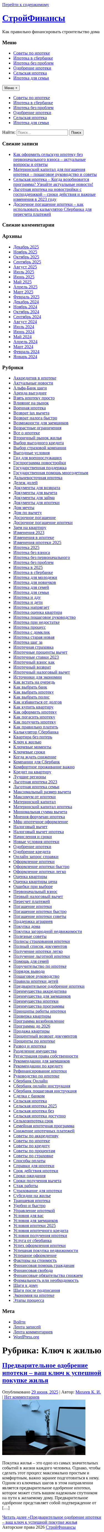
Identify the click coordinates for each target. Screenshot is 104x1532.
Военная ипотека (29, 408)
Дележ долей (25, 482)
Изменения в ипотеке (33, 537)
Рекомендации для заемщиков (41, 1061)
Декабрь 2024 (26, 301)
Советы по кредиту (31, 1145)
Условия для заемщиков (35, 1220)
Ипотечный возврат (32, 667)
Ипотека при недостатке (36, 622)
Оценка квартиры (30, 876)
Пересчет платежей (31, 901)
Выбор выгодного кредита (38, 442)
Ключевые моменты (32, 747)
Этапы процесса (28, 1300)
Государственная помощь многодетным (50, 472)
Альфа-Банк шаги (30, 388)
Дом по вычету (27, 512)
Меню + (10, 88)
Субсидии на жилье (32, 1195)
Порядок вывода (29, 971)
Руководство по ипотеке (36, 1076)
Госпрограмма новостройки (39, 462)
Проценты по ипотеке (34, 1041)
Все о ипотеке (26, 432)
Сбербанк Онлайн (30, 1081)
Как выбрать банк (30, 687)
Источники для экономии (37, 677)
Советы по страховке (33, 1155)
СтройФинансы (33, 18)
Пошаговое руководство (36, 976)
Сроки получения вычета (37, 1180)
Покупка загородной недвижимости (47, 931)
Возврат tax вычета (31, 412)
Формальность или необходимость (45, 1280)
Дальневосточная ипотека (37, 477)
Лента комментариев (33, 1332)
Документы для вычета (35, 492)
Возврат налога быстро (35, 417)
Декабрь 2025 (26, 247)
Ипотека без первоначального (41, 557)
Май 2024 (22, 336)
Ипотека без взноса (31, 552)
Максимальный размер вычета (42, 791)
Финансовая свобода (33, 1270)
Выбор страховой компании (39, 447)
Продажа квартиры (31, 1031)
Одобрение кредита (31, 851)
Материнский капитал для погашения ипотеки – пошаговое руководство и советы (55, 172)
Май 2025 (22, 281)
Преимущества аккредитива (40, 991)
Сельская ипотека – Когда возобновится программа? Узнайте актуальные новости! (53, 182)
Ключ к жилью (27, 742)
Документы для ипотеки (36, 502)
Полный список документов (40, 946)
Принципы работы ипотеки (39, 1011)
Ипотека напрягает (31, 607)
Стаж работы (25, 1185)
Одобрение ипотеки (32, 68)
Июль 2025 (23, 272)
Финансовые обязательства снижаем (48, 1275)
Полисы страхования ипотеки (41, 941)
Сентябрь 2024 (27, 316)
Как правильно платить (35, 727)
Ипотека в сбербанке (33, 58)
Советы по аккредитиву (36, 1135)
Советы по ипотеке (31, 53)
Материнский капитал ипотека (42, 806)
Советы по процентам (34, 1150)
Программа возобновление (38, 1021)
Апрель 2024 (25, 341)
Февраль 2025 (26, 296)
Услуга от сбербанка (32, 1240)
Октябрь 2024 (26, 311)
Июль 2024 (23, 326)
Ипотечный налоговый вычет (41, 672)
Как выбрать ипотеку (33, 692)
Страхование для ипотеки (37, 1190)
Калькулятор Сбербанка (36, 732)
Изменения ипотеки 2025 (37, 542)
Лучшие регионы (29, 776)
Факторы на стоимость (35, 1260)
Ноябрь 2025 (25, 252)
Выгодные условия (31, 452)
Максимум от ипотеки (34, 796)
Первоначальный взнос (35, 891)
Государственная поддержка (40, 467)
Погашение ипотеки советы (39, 916)
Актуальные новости (33, 383)
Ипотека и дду (27, 597)
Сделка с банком (29, 1096)
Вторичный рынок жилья (37, 437)
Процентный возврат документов (45, 1036)
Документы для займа (34, 497)
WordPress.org (26, 1337)
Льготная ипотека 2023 (35, 781)
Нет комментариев (21, 1397)
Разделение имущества (35, 1051)
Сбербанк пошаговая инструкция (45, 1091)
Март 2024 (23, 346)
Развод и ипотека (29, 1046)
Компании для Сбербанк (36, 761)
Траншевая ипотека (31, 1200)
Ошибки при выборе (33, 886)
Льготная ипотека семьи (36, 786)
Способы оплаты (29, 1160)
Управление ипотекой (34, 1210)
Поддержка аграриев (33, 921)
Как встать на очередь (34, 682)
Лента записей (27, 1327)
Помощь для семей (31, 961)
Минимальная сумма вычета (40, 811)
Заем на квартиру (29, 527)
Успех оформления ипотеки (39, 1245)
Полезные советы (30, 936)
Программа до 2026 (31, 1026)
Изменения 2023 (28, 532)
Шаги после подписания (36, 1290)
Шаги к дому (25, 1285)
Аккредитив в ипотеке (34, 378)
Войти (19, 1322)
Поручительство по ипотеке (40, 966)
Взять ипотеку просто (34, 398)
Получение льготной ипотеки (41, 956)
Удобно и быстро (29, 1205)
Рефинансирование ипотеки (40, 1071)
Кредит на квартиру (32, 771)
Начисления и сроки (32, 836)
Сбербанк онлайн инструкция (41, 1086)
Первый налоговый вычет (38, 896)
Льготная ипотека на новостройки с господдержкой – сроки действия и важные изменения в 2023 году (54, 194)
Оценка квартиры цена (35, 881)
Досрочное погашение (34, 517)
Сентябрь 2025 (27, 262)
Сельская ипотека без (33, 1110)
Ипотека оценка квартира (37, 612)
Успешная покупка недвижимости (45, 1250)
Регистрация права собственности (45, 1056)
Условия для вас (28, 1215)
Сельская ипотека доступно (39, 1115)
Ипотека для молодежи (35, 577)
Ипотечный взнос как (34, 662)
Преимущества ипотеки (36, 1001)
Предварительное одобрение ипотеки (49, 986)
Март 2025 (23, 291)
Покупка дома (26, 926)
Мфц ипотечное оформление (40, 821)
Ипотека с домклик (31, 632)
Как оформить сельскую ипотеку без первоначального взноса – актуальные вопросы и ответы (49, 159)
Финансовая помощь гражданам (43, 1265)
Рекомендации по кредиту (38, 1066)
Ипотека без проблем (33, 63)
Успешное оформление (35, 1255)
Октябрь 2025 (26, 257)
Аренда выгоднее (30, 393)
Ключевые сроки (29, 752)
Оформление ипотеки (34, 861)
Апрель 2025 (25, 286)
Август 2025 (25, 267)
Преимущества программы (38, 1006)
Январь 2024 (25, 356)
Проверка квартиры (32, 1016)
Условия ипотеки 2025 (34, 1225)
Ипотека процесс (29, 627)
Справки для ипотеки (33, 1165)
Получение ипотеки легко (38, 951)
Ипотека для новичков (34, 582)
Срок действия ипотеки (35, 1170)
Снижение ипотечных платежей (44, 1130)
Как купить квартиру (33, 707)
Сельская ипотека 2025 (35, 1106)
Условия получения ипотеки (40, 1235)
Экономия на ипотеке (33, 1295)
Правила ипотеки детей (35, 981)
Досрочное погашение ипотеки (43, 522)
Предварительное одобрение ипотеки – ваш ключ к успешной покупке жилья (51, 1373)
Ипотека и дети (28, 602)
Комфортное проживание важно (44, 766)
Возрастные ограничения (37, 427)
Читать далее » (51, 1520)
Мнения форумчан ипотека (39, 816)
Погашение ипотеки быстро (40, 911)
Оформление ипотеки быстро (41, 866)
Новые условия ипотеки (36, 841)
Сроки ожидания (29, 1175)
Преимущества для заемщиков (42, 996)
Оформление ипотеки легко (39, 871)
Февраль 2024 (26, 351)
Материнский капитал (34, 801)
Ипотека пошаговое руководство (44, 617)
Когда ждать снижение (34, 757)
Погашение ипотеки (32, 906)
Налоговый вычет (30, 826)
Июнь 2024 (23, 331)
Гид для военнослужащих (37, 457)
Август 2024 (25, 321)
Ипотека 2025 (26, 547)
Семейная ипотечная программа (43, 1125)
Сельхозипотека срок (33, 1120)
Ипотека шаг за (27, 642)
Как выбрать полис (31, 697)
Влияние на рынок (31, 403)
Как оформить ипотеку (35, 712)
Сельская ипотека (30, 73)
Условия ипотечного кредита (40, 1230)
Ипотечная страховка (33, 647)
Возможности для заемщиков (41, 422)
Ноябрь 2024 (25, 306)
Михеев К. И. (88, 1392)
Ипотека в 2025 (28, 567)
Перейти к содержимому (25, 4)
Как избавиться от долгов (37, 702)
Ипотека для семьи (31, 78)
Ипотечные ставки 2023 (36, 657)
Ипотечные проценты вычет (40, 652)
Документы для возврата (36, 487)
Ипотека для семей (31, 587)
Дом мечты (23, 507)
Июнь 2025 (23, 276)
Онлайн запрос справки (36, 856)
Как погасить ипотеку (34, 717)
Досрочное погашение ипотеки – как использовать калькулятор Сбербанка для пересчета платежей (52, 209)
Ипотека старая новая (33, 637)
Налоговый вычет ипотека (38, 831)
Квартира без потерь (32, 737)
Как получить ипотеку (34, 722)
